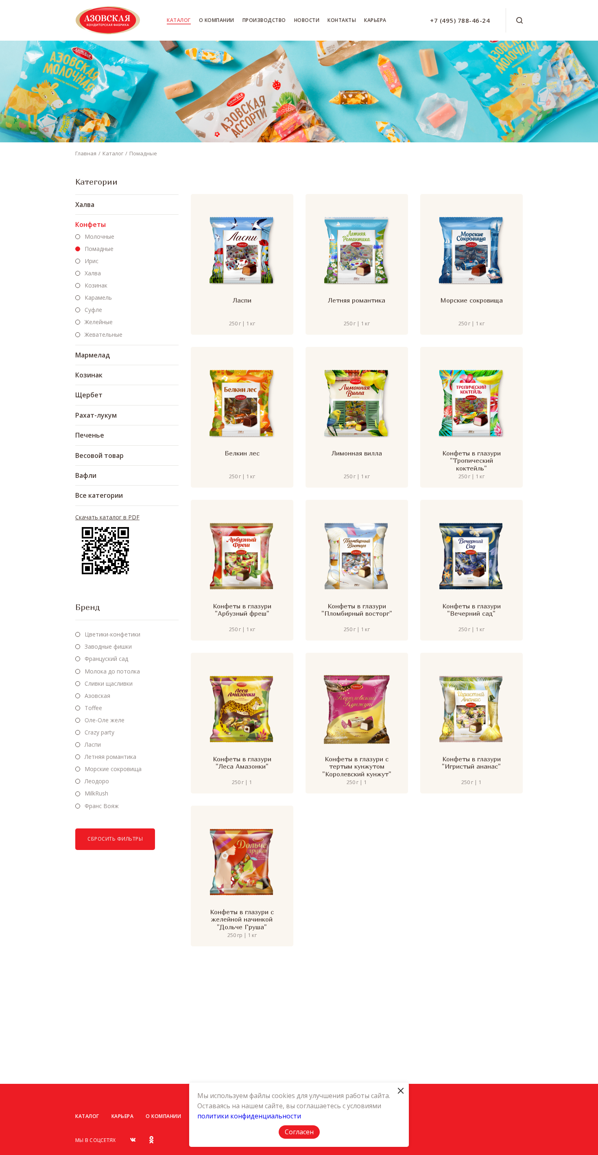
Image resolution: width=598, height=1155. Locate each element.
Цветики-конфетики (112, 634)
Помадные (143, 153)
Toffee (93, 708)
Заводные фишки (108, 646)
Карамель (98, 297)
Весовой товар (99, 455)
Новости (307, 20)
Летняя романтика (110, 757)
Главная (85, 153)
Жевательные (103, 334)
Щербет (89, 394)
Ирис (91, 261)
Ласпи (93, 744)
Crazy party (99, 732)
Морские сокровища (113, 769)
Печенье (89, 435)
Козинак (96, 285)
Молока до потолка (112, 671)
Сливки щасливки (109, 683)
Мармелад (92, 355)
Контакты (341, 20)
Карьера (375, 20)
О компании (216, 20)
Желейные (99, 322)
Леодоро (97, 781)
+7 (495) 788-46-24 (460, 20)
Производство (264, 20)
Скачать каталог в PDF (107, 517)
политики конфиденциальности (249, 1115)
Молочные (99, 236)
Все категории (99, 495)
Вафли (85, 475)
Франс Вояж (102, 806)
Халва (84, 204)
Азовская (97, 696)
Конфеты (90, 224)
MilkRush (96, 793)
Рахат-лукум (96, 415)
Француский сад (106, 658)
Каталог (179, 20)
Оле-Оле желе (104, 720)
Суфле (93, 310)
